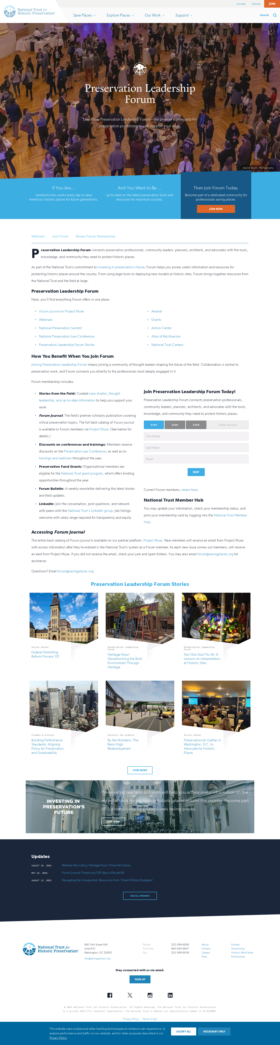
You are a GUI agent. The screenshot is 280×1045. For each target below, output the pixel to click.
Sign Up (140, 979)
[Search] (276, 15)
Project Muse (98, 429)
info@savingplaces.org (97, 958)
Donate (241, 4)
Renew (256, 4)
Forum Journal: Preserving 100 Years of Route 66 (93, 873)
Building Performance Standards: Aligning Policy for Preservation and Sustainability (47, 746)
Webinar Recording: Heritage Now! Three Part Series (96, 865)
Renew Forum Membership (95, 236)
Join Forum (60, 236)
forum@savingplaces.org (216, 554)
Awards (156, 311)
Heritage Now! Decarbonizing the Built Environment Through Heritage (125, 660)
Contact (206, 948)
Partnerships (238, 956)
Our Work (153, 18)
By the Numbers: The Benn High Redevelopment (123, 744)
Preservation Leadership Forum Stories (67, 345)
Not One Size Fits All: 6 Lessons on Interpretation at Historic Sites (202, 658)
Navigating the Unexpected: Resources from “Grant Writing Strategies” (108, 880)
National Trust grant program (82, 473)
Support (182, 18)
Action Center (161, 328)
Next (196, 472)
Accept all (183, 1031)
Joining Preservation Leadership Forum (59, 364)
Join (272, 3)
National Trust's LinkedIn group (90, 511)
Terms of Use (149, 1019)
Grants (156, 320)
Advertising (237, 948)
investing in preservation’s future (121, 267)
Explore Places (118, 18)
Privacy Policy (131, 1019)
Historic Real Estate (242, 952)
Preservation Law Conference (85, 451)
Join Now (216, 209)
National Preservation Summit (60, 328)
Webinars (38, 236)
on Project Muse (61, 311)
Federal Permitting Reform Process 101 (45, 654)
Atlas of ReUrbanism (166, 336)
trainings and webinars (55, 458)
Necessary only (214, 1031)
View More (140, 770)
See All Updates (140, 895)
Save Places (82, 18)
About (205, 944)
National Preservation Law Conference (66, 336)
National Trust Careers (167, 345)
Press (204, 956)
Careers (206, 952)
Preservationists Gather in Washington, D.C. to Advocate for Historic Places (202, 746)
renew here (189, 490)
